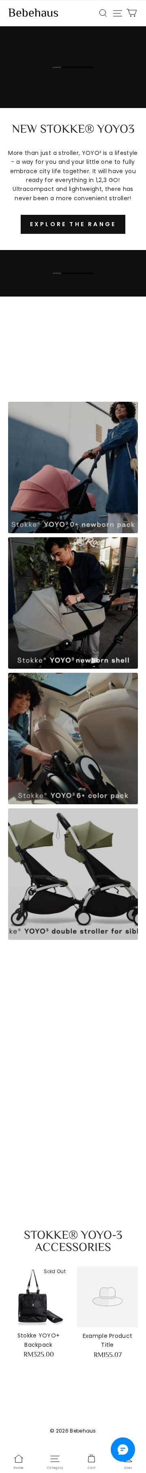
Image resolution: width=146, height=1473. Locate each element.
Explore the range (73, 224)
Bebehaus (33, 13)
